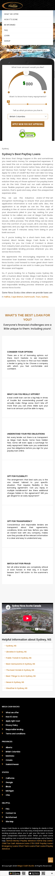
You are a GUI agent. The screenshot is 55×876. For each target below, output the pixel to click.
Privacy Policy (12, 725)
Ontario (9, 760)
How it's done (12, 716)
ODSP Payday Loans (43, 843)
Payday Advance (28, 840)
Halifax (7, 296)
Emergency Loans (10, 846)
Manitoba (10, 756)
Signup (7, 41)
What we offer (12, 712)
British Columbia (13, 751)
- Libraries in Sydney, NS (16, 651)
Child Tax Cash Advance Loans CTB (18, 843)
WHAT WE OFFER (11, 14)
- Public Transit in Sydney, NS (18, 657)
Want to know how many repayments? (27, 96)
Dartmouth (29, 296)
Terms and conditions (15, 733)
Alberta (9, 747)
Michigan (10, 791)
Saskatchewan (12, 764)
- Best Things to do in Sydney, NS (20, 676)
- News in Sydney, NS (14, 682)
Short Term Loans (27, 846)
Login (6, 35)
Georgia (9, 782)
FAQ (6, 30)
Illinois (8, 786)
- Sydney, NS (10, 645)
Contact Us (11, 813)
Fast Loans (40, 846)
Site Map (9, 821)
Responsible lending (14, 729)
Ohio (8, 795)
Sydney (44, 296)
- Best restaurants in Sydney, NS (20, 664)
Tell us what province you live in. (28, 110)
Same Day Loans (44, 840)
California (10, 778)
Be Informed (11, 817)
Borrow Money (13, 840)
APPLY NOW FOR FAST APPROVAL (27, 124)
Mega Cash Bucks (26, 865)
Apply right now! (13, 721)
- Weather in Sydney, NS (16, 688)
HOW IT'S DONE (11, 19)
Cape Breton (17, 296)
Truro (38, 296)
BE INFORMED (9, 25)
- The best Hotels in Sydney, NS (19, 670)
